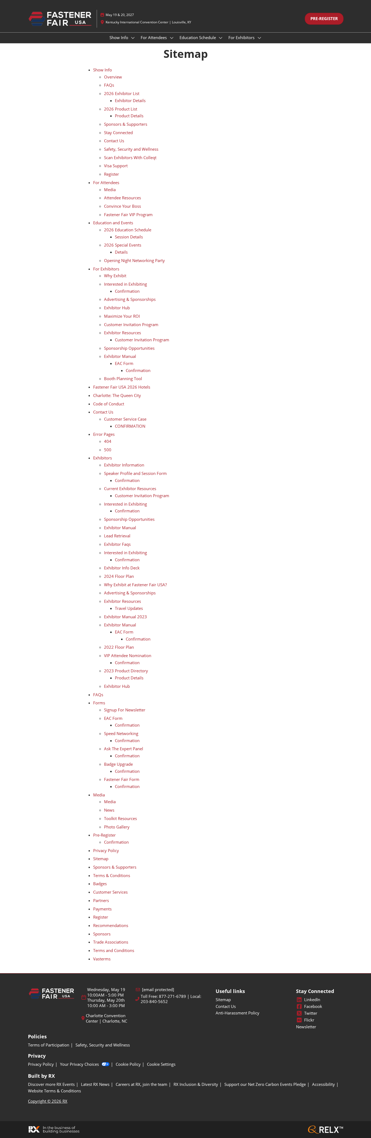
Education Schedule (198, 37)
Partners (101, 900)
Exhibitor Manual (120, 356)
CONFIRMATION (130, 426)
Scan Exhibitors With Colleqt (130, 157)
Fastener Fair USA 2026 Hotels (121, 387)
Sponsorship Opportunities (129, 348)
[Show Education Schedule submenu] (220, 38)
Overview (113, 77)
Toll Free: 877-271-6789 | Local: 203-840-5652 (171, 999)
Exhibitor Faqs (117, 544)
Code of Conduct (108, 403)
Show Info (119, 37)
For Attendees (154, 37)
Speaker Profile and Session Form (135, 473)
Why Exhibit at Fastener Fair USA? (135, 584)
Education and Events (113, 222)
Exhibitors (102, 458)
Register (111, 174)
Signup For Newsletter (124, 710)
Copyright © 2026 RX (47, 1101)
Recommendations (110, 925)
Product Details (129, 115)
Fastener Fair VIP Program (128, 214)
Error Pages (104, 434)
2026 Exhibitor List (121, 93)
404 (107, 441)
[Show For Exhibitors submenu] (259, 38)
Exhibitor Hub (117, 307)
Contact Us (114, 140)
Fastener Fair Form (121, 779)
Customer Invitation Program (131, 324)
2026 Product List (120, 109)
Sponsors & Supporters (125, 124)
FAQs (109, 85)
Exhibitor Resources (122, 332)
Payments (102, 909)
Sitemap (100, 858)
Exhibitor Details (130, 100)
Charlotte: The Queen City (117, 395)
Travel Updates (129, 608)
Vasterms (102, 959)
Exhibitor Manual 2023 (125, 616)
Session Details (129, 236)
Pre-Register (104, 835)
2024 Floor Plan (119, 576)
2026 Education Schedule (127, 229)
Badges (100, 883)
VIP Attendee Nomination (127, 655)
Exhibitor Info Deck (122, 567)
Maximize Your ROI (122, 316)
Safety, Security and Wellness (131, 149)
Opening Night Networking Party (134, 260)
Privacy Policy (106, 850)
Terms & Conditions (111, 875)
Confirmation (127, 291)
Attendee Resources (122, 197)
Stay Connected (118, 132)
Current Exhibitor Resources (130, 488)
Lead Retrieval (117, 535)
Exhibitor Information (124, 465)
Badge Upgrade (118, 764)
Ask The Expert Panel (123, 748)
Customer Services (110, 892)
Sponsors (102, 934)
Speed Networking (121, 733)
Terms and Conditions (113, 950)
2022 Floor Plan (119, 647)
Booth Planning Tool (123, 378)
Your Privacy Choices (79, 1064)
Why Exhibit (115, 275)
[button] (324, 19)
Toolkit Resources (120, 818)
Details (121, 252)
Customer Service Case (125, 419)
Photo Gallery (117, 827)
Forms (99, 702)
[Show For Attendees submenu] (171, 38)
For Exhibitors (242, 37)
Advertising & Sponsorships (130, 299)
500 (107, 449)
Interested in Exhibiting (125, 284)
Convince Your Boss (122, 206)
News (109, 810)
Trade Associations (110, 942)
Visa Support (116, 165)
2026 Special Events (122, 245)
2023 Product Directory (126, 670)
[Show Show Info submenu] (133, 38)
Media (110, 189)
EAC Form (124, 363)
